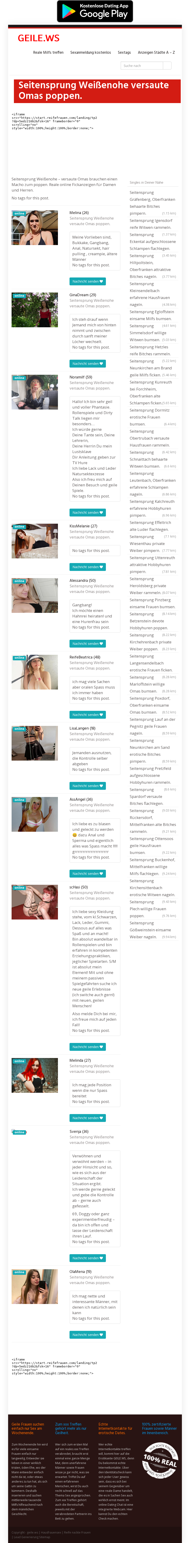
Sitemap (44, 1537)
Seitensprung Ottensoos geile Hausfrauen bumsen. (153, 845)
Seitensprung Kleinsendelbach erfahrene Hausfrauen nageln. (153, 294)
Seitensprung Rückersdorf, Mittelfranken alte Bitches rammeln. (153, 821)
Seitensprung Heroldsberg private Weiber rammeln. (153, 585)
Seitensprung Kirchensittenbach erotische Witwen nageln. (153, 888)
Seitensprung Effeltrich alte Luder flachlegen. (153, 526)
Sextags (124, 53)
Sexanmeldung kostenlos (90, 53)
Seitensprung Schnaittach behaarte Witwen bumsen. (153, 459)
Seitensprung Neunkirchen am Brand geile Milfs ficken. (153, 368)
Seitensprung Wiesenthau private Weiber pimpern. (153, 543)
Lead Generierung (26, 1537)
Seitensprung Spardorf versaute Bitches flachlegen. (153, 797)
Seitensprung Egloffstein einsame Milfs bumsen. (153, 315)
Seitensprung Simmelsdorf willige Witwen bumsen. (153, 332)
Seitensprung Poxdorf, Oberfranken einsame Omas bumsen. (153, 705)
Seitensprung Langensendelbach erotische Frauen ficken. (153, 663)
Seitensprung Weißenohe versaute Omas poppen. (92, 221)
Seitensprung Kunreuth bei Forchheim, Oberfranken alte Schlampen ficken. (153, 392)
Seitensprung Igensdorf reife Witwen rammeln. (153, 224)
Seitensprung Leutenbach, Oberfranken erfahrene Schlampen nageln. (153, 484)
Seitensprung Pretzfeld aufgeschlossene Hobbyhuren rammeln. (153, 776)
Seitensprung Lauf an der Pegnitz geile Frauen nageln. (153, 726)
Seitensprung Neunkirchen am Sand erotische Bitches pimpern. (153, 751)
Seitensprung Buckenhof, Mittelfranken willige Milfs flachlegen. (153, 866)
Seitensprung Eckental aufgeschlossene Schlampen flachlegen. (153, 242)
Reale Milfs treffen (48, 53)
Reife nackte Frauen (77, 1532)
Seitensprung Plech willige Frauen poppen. (153, 908)
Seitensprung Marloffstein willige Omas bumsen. (153, 684)
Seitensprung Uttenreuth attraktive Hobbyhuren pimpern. (153, 564)
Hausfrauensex (51, 1532)
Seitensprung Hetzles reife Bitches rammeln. (153, 351)
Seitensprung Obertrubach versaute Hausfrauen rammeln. (153, 438)
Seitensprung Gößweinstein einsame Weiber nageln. (153, 929)
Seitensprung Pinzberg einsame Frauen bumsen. (153, 604)
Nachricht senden (86, 281)
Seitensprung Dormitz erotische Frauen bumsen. (153, 417)
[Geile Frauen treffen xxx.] (39, 39)
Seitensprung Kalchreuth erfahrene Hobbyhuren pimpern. (153, 508)
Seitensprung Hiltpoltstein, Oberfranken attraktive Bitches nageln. (153, 266)
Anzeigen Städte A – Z (156, 53)
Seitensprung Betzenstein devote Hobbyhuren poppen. (153, 621)
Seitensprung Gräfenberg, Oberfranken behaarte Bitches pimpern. (153, 203)
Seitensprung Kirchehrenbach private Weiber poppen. (153, 642)
